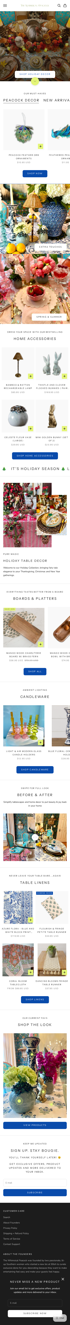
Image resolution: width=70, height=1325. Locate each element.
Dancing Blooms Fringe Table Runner (52, 983)
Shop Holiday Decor (35, 74)
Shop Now (35, 173)
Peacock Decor (21, 100)
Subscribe (35, 1192)
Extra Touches (50, 246)
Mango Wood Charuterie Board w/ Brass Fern (23, 655)
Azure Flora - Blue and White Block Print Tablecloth (18, 930)
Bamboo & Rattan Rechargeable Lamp (18, 386)
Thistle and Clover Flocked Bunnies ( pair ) (52, 387)
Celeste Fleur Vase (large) (18, 439)
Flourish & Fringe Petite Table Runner (51, 930)
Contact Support (11, 1244)
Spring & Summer (49, 316)
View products (35, 1125)
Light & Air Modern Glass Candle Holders (24, 753)
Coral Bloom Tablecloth (18, 983)
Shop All (35, 671)
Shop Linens (35, 999)
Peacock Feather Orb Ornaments (24, 157)
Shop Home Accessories (35, 455)
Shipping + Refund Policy (16, 1233)
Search (6, 1217)
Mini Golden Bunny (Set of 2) (52, 439)
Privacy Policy (10, 1228)
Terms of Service (11, 1238)
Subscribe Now (35, 1313)
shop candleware (35, 769)
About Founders (11, 1222)
